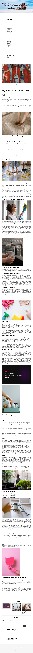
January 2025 (9, 39)
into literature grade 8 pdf (11, 630)
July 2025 (8, 33)
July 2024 (8, 45)
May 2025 (8, 35)
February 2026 (9, 26)
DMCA (21, 647)
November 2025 (9, 29)
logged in (7, 620)
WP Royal (16, 647)
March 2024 (8, 49)
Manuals (8, 60)
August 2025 (9, 32)
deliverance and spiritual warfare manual (13, 631)
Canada (8, 57)
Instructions (8, 59)
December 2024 (9, 40)
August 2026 (9, 20)
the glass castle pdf (15, 611)
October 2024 (9, 42)
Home (19, 647)
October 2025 (9, 30)
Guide (8, 58)
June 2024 (8, 46)
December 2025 (9, 28)
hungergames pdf (9, 632)
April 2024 (8, 48)
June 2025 (8, 34)
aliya (3, 592)
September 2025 (9, 31)
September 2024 (9, 43)
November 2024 (9, 41)
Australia (8, 56)
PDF (7, 61)
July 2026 (8, 21)
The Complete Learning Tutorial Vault (16, 6)
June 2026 (8, 22)
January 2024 (9, 52)
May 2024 (8, 47)
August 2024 (9, 44)
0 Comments (29, 592)
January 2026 (9, 27)
